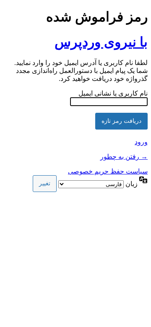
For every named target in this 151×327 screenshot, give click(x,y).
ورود (141, 141)
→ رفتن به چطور (124, 156)
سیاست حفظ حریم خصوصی (108, 171)
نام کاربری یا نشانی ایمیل (113, 93)
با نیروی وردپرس (101, 41)
